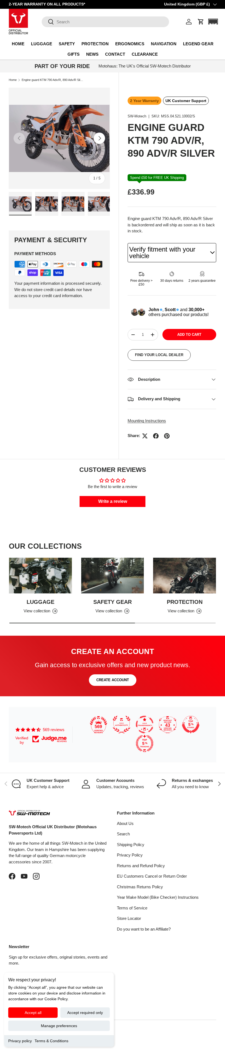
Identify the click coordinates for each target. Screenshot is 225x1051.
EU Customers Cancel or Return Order (152, 876)
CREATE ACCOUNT (112, 680)
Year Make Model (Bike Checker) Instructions (158, 897)
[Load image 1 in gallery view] (20, 204)
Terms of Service (132, 908)
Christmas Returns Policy (140, 886)
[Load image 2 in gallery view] (46, 204)
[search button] (48, 22)
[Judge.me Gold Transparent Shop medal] (144, 724)
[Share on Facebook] (155, 435)
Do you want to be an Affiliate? (144, 929)
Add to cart (189, 335)
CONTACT (115, 54)
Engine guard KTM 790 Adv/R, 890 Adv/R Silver (52, 79)
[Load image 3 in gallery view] (73, 204)
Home (13, 79)
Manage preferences (59, 1026)
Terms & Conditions (51, 1041)
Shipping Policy (130, 844)
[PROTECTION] (184, 575)
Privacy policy (20, 1041)
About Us (125, 823)
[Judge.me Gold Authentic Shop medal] (121, 724)
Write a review (112, 501)
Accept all (33, 1012)
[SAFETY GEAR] (112, 575)
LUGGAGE (40, 602)
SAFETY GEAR (112, 602)
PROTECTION (185, 602)
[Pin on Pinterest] (166, 435)
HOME (18, 43)
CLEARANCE (145, 54)
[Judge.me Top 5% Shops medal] (190, 724)
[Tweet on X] (144, 435)
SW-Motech (137, 116)
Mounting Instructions (147, 420)
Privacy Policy (130, 855)
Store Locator (129, 918)
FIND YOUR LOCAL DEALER (159, 355)
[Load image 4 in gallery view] (99, 204)
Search (123, 834)
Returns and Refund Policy (141, 865)
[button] (201, 22)
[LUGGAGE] (40, 575)
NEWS (92, 54)
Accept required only (85, 1012)
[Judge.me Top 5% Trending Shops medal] (144, 743)
